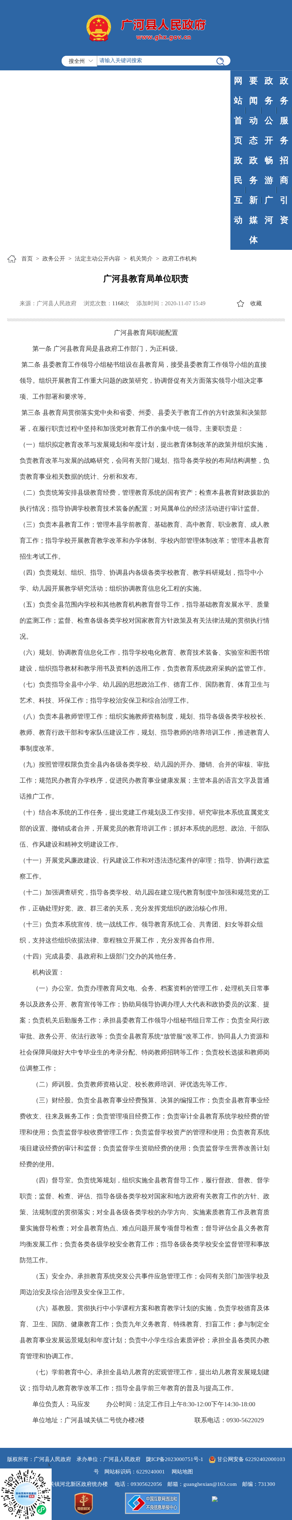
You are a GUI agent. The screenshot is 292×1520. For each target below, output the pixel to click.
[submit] (220, 61)
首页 (27, 259)
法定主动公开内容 (97, 259)
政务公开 (269, 110)
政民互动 (238, 190)
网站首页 (238, 110)
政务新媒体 (253, 200)
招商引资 (284, 190)
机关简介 (141, 259)
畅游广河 (269, 190)
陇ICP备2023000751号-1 (174, 1459)
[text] (146, 60)
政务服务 (284, 110)
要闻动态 (253, 110)
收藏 (256, 303)
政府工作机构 (179, 259)
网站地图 (182, 1472)
